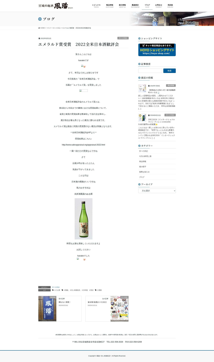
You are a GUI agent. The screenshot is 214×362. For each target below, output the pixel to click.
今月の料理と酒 (145, 156)
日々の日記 (123, 38)
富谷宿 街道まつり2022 (97, 302)
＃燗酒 (99, 290)
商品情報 (171, 85)
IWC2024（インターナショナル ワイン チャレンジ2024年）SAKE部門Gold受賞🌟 (156, 121)
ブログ (141, 177)
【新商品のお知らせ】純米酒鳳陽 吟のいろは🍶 (162, 91)
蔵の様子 (142, 167)
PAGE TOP (207, 349)
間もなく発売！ (65, 302)
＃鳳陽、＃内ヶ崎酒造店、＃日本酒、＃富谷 (79, 290)
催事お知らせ (144, 172)
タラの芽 (57, 290)
